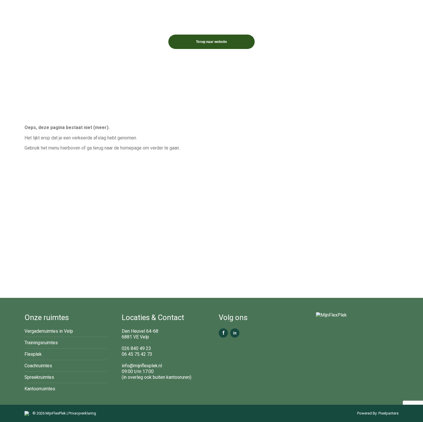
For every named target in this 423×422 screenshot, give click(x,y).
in (235, 333)
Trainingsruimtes (41, 342)
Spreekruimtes (39, 377)
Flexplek (33, 354)
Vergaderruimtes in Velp (48, 331)
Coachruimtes (38, 365)
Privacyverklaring (82, 413)
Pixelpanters (388, 413)
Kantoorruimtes (39, 388)
